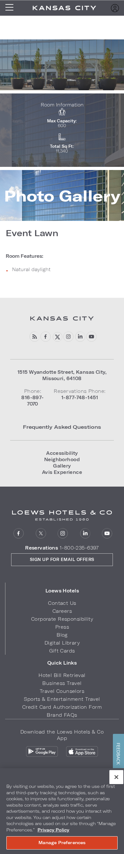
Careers (62, 611)
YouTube (91, 336)
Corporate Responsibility (62, 619)
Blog (34, 336)
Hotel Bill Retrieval (62, 675)
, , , (62, 375)
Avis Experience (62, 472)
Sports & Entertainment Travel (62, 699)
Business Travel (61, 683)
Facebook (45, 336)
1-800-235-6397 (79, 547)
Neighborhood (62, 459)
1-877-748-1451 (79, 397)
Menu (11, 8)
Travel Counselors (62, 691)
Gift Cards (62, 650)
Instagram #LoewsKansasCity (68, 336)
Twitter (41, 533)
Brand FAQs (62, 715)
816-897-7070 (32, 401)
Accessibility (62, 453)
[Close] (116, 777)
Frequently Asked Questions (62, 427)
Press (62, 627)
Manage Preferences (62, 842)
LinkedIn (80, 336)
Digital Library (62, 643)
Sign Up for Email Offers (62, 559)
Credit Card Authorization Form (62, 707)
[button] (62, 591)
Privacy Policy (53, 829)
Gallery (62, 465)
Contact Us (62, 603)
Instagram (63, 533)
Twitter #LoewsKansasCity (57, 336)
